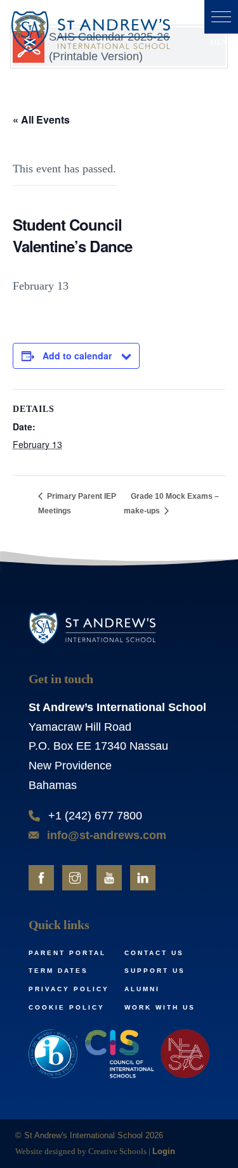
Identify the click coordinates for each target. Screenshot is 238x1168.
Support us (154, 970)
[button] (221, 17)
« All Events (41, 119)
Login (163, 1151)
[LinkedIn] (142, 877)
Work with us (159, 1007)
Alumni (142, 988)
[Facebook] (41, 877)
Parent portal (67, 952)
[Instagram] (75, 877)
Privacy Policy (69, 988)
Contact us (154, 952)
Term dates (58, 970)
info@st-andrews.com (106, 835)
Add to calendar (77, 355)
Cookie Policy (67, 1007)
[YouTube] (109, 877)
